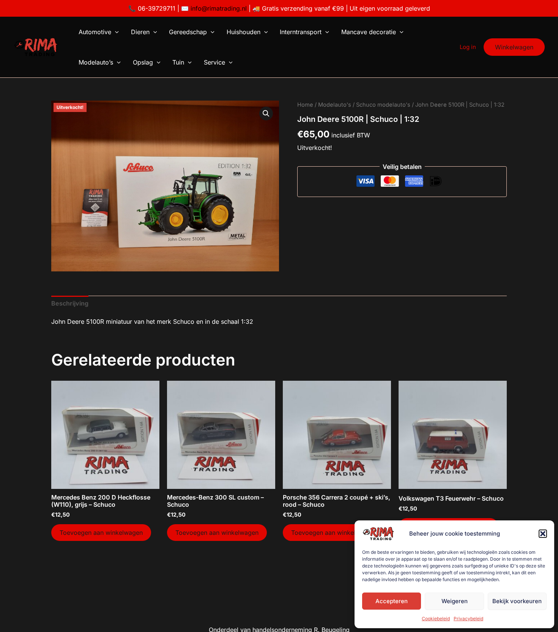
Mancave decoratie (368, 32)
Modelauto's (334, 104)
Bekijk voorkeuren (517, 601)
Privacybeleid (468, 618)
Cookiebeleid (436, 618)
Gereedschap (188, 32)
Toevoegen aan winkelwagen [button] (101, 532)
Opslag (143, 62)
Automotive (95, 32)
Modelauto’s (96, 62)
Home (305, 104)
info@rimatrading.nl (218, 8)
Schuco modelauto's (383, 104)
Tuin (178, 62)
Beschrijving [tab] (69, 303)
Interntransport (301, 32)
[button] (543, 533)
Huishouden (243, 32)
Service (214, 62)
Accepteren (391, 601)
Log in (468, 46)
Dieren (140, 32)
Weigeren (454, 601)
